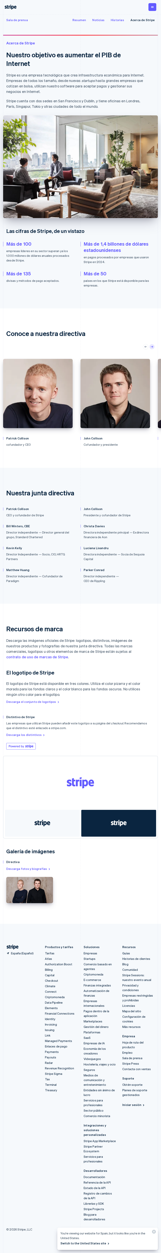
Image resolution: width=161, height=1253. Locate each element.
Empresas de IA (94, 1043)
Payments (52, 1052)
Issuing (49, 1030)
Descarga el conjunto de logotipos (31, 702)
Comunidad (130, 970)
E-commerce (92, 980)
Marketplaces (93, 1021)
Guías (126, 953)
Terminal (51, 1085)
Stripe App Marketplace (100, 1141)
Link (47, 1035)
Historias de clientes (136, 959)
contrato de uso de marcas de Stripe (37, 657)
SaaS (87, 1038)
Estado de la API (94, 1188)
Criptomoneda (55, 997)
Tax (47, 1079)
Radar (49, 1063)
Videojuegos (92, 1059)
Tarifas (49, 953)
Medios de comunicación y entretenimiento (95, 1080)
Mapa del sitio (131, 1011)
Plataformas (92, 1032)
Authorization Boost (58, 964)
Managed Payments (58, 1041)
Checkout (51, 981)
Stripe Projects (94, 1209)
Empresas (90, 953)
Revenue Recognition (59, 1068)
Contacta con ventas (136, 1069)
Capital (49, 975)
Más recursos (131, 1027)
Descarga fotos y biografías (26, 869)
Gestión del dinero (96, 1027)
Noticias (98, 20)
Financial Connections (59, 1013)
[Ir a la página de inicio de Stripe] (11, 947)
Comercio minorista (97, 1116)
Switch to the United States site (83, 1243)
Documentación (94, 1177)
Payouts (50, 1057)
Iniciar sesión (131, 1105)
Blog (125, 964)
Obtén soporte (132, 1085)
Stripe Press (130, 1063)
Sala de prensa (17, 20)
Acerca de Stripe (142, 20)
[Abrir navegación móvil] (152, 7)
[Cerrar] (153, 1232)
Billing (49, 970)
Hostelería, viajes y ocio (100, 1064)
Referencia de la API (97, 1182)
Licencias (128, 1006)
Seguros (89, 1070)
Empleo (127, 1052)
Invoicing (51, 1024)
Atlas (48, 959)
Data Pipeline (54, 1002)
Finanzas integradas (97, 985)
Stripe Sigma (53, 1074)
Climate (50, 986)
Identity (50, 1019)
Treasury (51, 1090)
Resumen (79, 20)
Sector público (93, 1110)
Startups (90, 959)
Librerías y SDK (94, 1203)
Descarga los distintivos (24, 735)
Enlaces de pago (56, 1046)
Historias (117, 20)
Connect (51, 991)
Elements (51, 1008)
